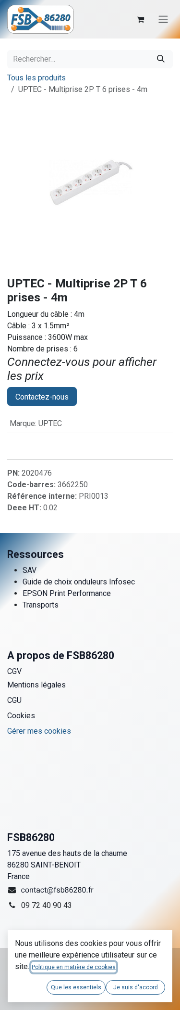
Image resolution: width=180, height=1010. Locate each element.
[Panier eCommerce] (140, 19)
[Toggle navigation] (163, 19)
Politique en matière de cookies (74, 967)
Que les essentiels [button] (76, 987)
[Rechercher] (161, 59)
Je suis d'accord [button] (135, 987)
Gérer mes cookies (39, 731)
